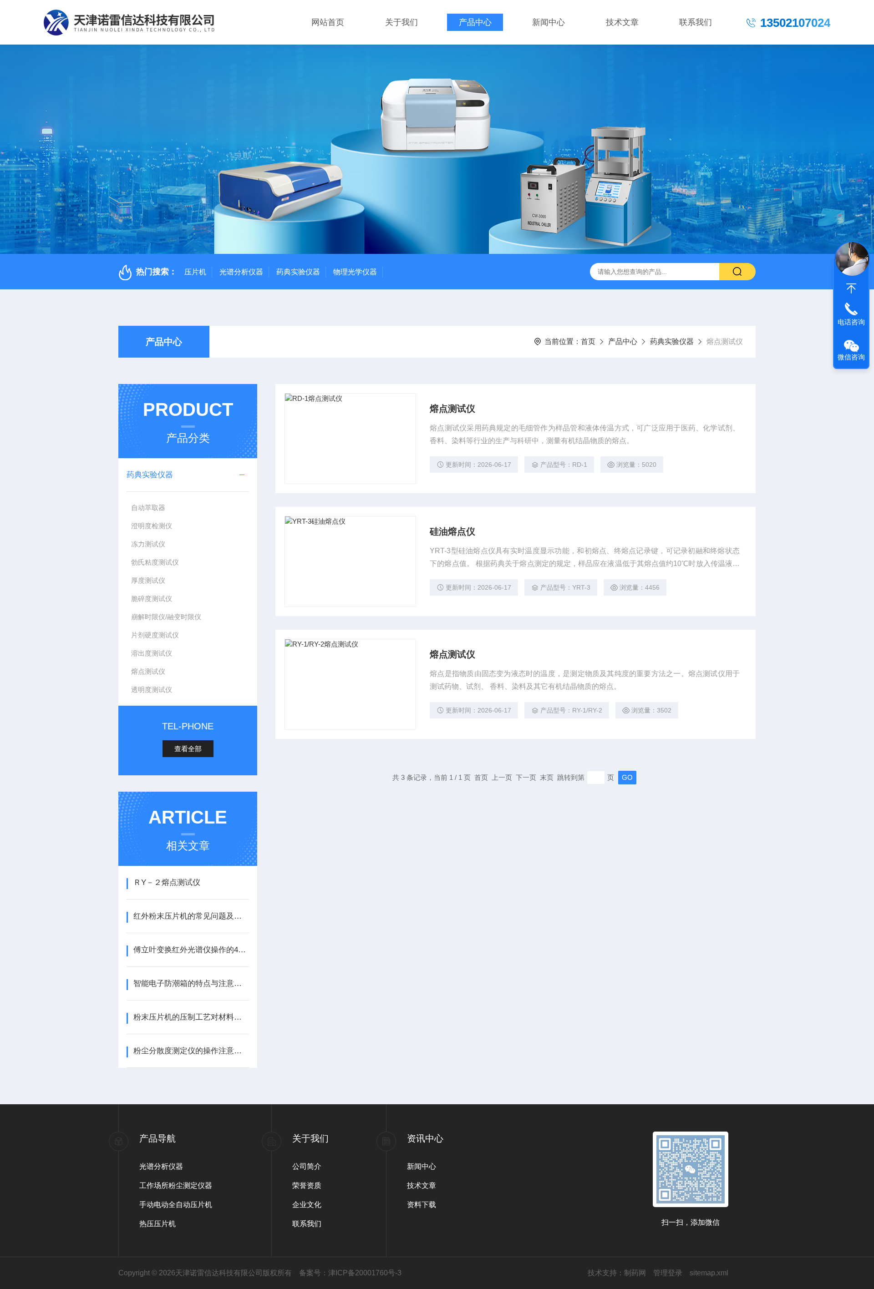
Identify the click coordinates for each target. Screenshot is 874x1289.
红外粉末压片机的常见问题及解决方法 (191, 916)
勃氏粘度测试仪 (155, 562)
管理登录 (667, 1273)
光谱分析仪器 (241, 272)
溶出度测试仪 (151, 653)
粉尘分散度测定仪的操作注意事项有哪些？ (191, 1050)
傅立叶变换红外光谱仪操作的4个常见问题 (191, 949)
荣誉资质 (306, 1185)
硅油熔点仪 (452, 531)
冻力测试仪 (148, 544)
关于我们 (401, 22)
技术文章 (622, 22)
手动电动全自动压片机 (175, 1204)
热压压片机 (157, 1224)
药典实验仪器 (298, 272)
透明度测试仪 (151, 689)
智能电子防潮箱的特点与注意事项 (191, 983)
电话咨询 (851, 322)
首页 (588, 341)
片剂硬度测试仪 (155, 635)
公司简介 (306, 1166)
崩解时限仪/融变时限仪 (166, 617)
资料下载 (421, 1204)
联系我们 (695, 22)
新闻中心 (548, 22)
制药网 (635, 1273)
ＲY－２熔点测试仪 (166, 882)
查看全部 (188, 749)
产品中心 (475, 22)
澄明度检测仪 (151, 526)
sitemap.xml (709, 1273)
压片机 (195, 272)
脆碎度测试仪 (151, 598)
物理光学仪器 (355, 272)
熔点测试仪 (148, 671)
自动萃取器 (148, 507)
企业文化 (306, 1204)
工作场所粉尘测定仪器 (175, 1185)
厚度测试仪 (148, 580)
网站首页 (327, 22)
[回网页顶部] (851, 288)
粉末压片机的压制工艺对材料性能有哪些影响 (191, 1017)
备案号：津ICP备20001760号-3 (350, 1273)
